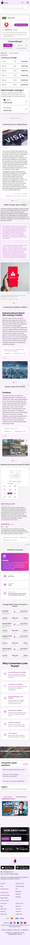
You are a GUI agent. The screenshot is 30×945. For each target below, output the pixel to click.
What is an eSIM (16, 838)
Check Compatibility (22, 25)
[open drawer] (27, 2)
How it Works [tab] (8, 797)
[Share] (3, 148)
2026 (11, 483)
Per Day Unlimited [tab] (14, 53)
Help (26, 764)
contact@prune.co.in (8, 872)
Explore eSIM (5, 838)
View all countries (14, 118)
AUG (9, 483)
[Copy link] (5, 148)
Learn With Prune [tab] (21, 797)
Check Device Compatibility (14, 843)
